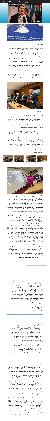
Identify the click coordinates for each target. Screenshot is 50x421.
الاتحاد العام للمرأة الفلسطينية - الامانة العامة (13, 1)
